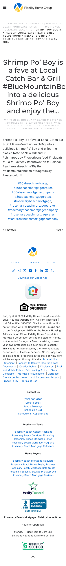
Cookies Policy (28, 366)
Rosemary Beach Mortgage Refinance (33, 446)
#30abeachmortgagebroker (33, 188)
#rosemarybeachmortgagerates (33, 214)
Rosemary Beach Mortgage (38, 128)
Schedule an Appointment (33, 413)
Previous (10, 230)
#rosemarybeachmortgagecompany (33, 210)
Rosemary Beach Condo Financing (33, 431)
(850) (33, 399)
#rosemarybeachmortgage (32, 201)
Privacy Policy (10, 380)
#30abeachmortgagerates (32, 196)
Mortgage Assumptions (31, 373)
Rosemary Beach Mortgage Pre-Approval (33, 471)
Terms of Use (30, 380)
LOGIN (51, 262)
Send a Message (33, 406)
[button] (4, 7)
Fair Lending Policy (36, 370)
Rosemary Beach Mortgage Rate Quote (33, 467)
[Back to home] (33, 7)
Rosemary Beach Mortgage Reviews (33, 475)
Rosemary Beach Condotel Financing (33, 435)
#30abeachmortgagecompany (33, 192)
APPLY (15, 262)
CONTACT (33, 262)
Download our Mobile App (32, 277)
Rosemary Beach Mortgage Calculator (33, 460)
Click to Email (33, 402)
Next (58, 230)
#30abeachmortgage (32, 183)
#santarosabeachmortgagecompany (33, 219)
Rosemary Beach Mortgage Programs (33, 442)
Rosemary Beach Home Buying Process (33, 464)
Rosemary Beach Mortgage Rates (33, 438)
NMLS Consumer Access (45, 377)
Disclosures (47, 366)
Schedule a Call (33, 409)
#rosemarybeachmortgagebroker (33, 205)
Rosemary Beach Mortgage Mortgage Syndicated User (33, 121)
